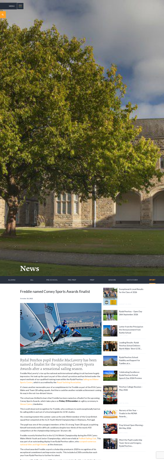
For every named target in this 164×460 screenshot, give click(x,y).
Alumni (11, 280)
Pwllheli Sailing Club (87, 438)
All (31, 280)
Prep (92, 280)
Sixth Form (132, 280)
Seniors (112, 280)
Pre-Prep (72, 280)
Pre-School (52, 280)
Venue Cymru (26, 404)
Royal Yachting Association (69, 382)
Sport (152, 280)
